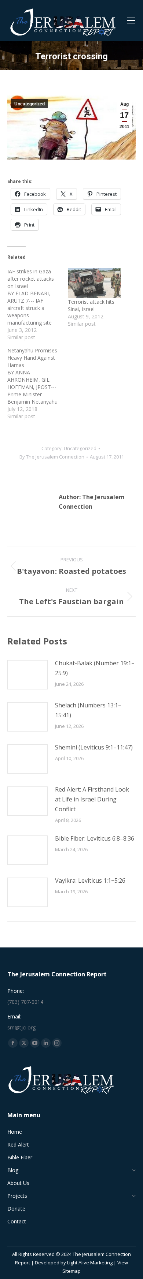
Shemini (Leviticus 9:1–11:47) (94, 747)
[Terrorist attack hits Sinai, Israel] (94, 283)
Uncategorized (29, 103)
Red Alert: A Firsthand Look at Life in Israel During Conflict (92, 799)
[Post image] (27, 674)
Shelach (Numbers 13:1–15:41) (88, 710)
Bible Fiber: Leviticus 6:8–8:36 (94, 838)
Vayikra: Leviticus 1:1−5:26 (90, 880)
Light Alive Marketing (90, 1262)
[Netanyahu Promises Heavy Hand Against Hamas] (37, 383)
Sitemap (71, 1271)
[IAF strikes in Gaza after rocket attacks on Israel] (37, 304)
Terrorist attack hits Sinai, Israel (91, 305)
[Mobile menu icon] (131, 20)
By (51, 456)
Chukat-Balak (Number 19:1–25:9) (95, 668)
